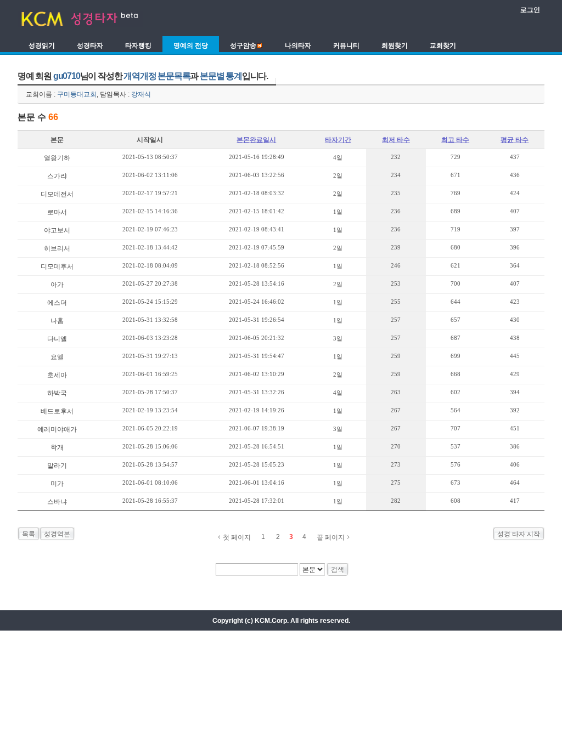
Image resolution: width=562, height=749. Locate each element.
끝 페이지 (331, 537)
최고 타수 (455, 140)
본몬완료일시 (256, 140)
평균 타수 (515, 140)
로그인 (530, 10)
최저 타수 (396, 140)
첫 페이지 (237, 537)
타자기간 (338, 140)
